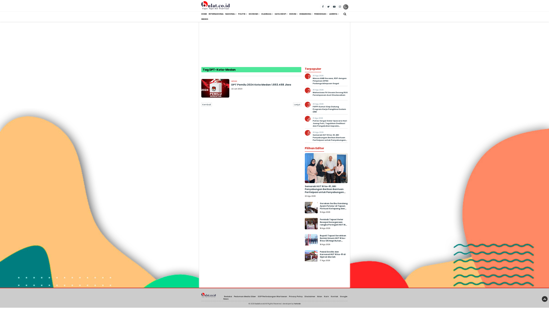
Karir (326, 296)
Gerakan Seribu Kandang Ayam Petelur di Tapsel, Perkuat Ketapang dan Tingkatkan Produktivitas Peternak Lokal (334, 210)
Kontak (334, 296)
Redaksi (228, 296)
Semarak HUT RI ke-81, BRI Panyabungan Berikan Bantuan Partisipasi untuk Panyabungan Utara (329, 139)
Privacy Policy (296, 296)
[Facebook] (322, 6)
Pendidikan (320, 14)
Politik (241, 14)
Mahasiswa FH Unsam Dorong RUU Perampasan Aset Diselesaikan (330, 93)
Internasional (216, 14)
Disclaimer (310, 296)
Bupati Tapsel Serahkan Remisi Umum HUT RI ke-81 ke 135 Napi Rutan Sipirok (333, 239)
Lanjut (297, 104)
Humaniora (305, 14)
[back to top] (545, 299)
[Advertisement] (274, 42)
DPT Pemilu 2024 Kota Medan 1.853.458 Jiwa (261, 84)
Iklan (319, 296)
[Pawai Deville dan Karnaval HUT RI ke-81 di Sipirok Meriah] (311, 256)
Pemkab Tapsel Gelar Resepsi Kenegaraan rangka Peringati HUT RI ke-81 (332, 223)
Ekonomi (253, 14)
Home (204, 14)
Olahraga (266, 14)
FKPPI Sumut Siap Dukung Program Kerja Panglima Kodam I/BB (329, 109)
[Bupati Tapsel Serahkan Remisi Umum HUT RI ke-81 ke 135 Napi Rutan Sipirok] (311, 240)
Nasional (230, 14)
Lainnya (333, 14)
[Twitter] (328, 6)
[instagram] (339, 6)
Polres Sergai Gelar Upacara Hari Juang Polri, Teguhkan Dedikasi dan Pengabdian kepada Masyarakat (330, 124)
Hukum (292, 14)
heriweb (297, 303)
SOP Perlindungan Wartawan (272, 296)
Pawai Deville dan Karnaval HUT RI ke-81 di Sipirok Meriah (333, 254)
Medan (234, 81)
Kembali (206, 104)
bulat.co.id (260, 303)
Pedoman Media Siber (245, 296)
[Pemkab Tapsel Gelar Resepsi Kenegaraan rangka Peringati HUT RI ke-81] (311, 224)
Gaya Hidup (280, 14)
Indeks (204, 19)
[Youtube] (334, 6)
